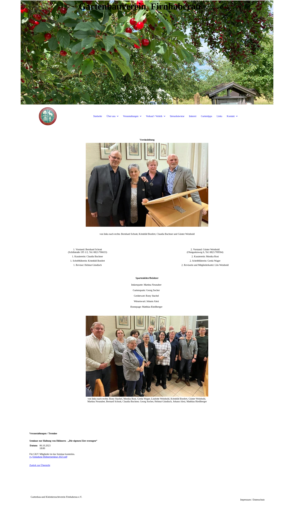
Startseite (97, 116)
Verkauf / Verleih (154, 116)
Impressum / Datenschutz (252, 499)
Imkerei (192, 116)
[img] (147, 53)
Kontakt (231, 116)
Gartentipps (206, 116)
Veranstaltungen (130, 116)
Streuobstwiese (177, 116)
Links (219, 116)
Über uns (111, 116)
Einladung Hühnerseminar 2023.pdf (49, 457)
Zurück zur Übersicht (39, 465)
